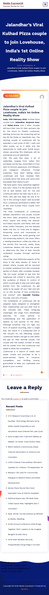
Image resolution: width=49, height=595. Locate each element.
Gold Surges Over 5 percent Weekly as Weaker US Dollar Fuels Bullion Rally (24, 439)
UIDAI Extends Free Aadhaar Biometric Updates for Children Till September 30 (25, 465)
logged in (17, 399)
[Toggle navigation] (45, 4)
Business (29, 65)
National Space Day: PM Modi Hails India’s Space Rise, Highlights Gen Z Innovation (23, 503)
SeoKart (24, 589)
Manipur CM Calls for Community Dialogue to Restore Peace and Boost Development (24, 477)
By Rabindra (17, 375)
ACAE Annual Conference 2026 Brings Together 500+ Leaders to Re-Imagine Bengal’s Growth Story (24, 529)
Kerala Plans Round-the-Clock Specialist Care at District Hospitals (23, 490)
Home (19, 65)
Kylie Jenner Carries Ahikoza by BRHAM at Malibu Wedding (25, 516)
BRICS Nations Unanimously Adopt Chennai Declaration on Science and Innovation (24, 452)
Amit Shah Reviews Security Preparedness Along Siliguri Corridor (24, 542)
